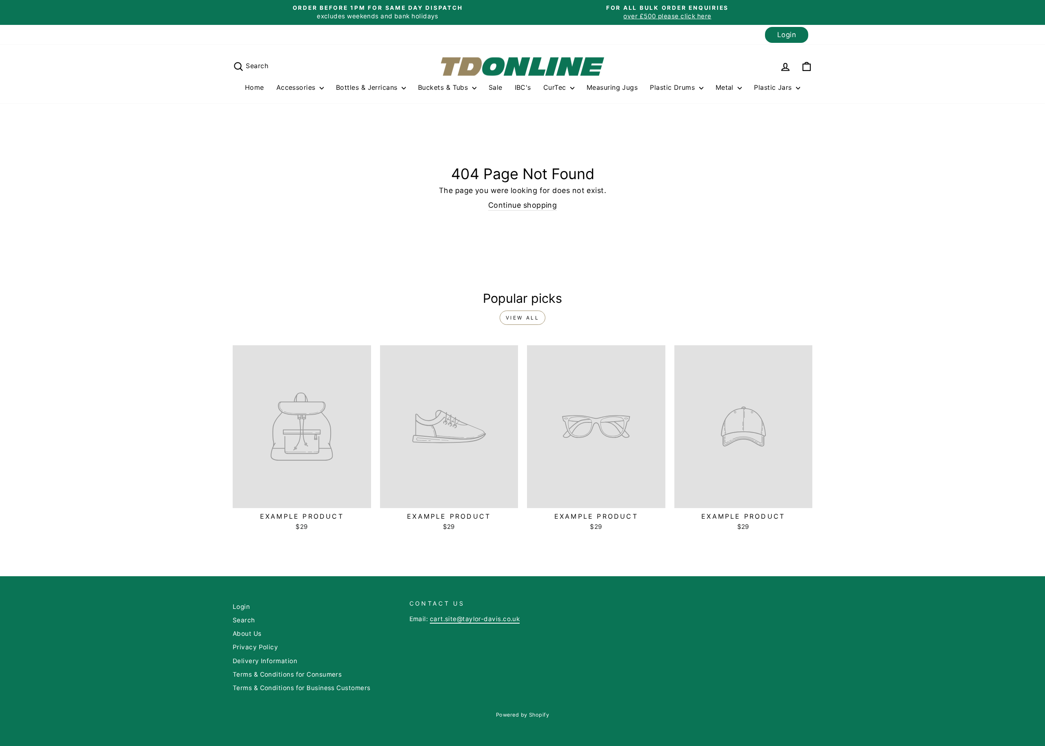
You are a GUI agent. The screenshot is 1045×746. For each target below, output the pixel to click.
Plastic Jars (774, 87)
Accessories (297, 87)
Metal (726, 87)
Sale (495, 87)
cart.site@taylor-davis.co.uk (475, 619)
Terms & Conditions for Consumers (287, 674)
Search (244, 620)
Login (786, 35)
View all (523, 318)
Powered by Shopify (522, 715)
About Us (247, 633)
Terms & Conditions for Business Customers (301, 688)
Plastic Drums (673, 87)
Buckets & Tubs (444, 87)
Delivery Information (265, 661)
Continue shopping (522, 205)
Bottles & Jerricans (368, 87)
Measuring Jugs (612, 87)
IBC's (523, 87)
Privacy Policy (255, 647)
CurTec (555, 87)
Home (254, 87)
